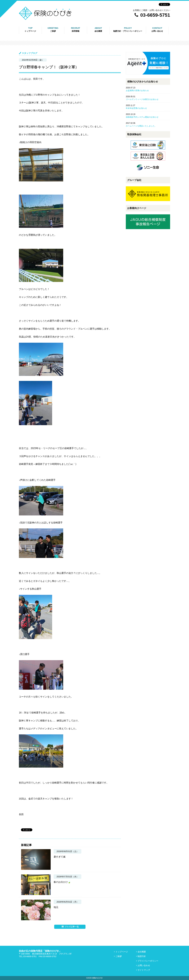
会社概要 (142, 951)
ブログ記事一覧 (71, 926)
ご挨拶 (118, 956)
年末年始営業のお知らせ (136, 108)
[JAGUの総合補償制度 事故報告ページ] (148, 228)
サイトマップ (144, 970)
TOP (30, 29)
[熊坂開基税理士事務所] (148, 200)
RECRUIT (75, 29)
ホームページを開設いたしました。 (141, 126)
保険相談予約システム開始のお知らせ (142, 117)
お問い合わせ (144, 965)
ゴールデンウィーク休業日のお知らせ (142, 99)
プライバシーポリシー (122, 44)
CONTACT (157, 29)
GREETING (53, 29)
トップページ (121, 951)
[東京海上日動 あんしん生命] (148, 161)
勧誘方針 (116, 38)
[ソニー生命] (148, 172)
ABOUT (98, 29)
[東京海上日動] (148, 150)
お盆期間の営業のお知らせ (137, 90)
